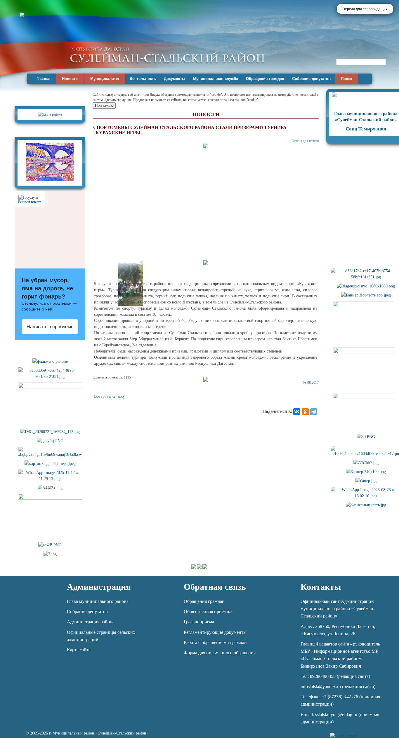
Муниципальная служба (215, 78)
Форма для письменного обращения (220, 652)
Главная (44, 78)
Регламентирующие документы (215, 632)
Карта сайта (79, 649)
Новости (70, 78)
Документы (174, 78)
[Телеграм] (362, 732)
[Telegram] (313, 411)
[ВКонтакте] (296, 411)
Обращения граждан (265, 78)
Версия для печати (305, 141)
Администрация (99, 587)
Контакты (321, 587)
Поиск (346, 78)
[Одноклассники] (305, 411)
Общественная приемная (208, 611)
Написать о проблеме (50, 326)
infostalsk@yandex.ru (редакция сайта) (338, 686)
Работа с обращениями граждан (215, 642)
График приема (199, 621)
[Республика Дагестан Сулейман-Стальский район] (167, 54)
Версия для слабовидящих (365, 9)
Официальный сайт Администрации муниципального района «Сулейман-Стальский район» (338, 608)
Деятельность (143, 78)
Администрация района (91, 621)
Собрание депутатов (311, 78)
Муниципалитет (104, 78)
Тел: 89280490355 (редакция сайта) (335, 676)
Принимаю (104, 105)
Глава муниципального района (98, 601)
